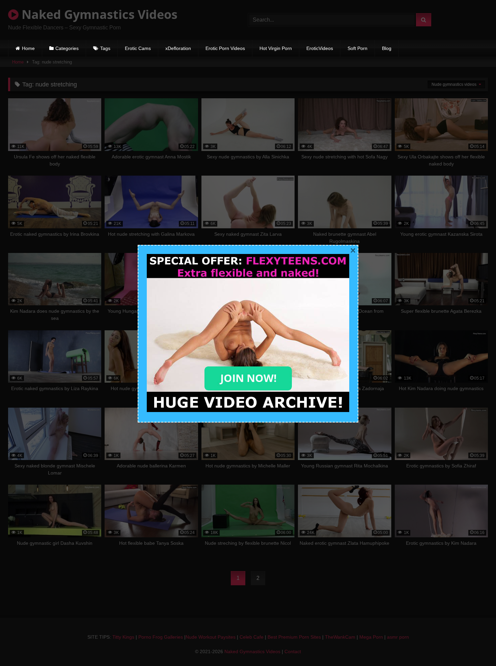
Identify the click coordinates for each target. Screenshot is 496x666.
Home (28, 48)
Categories (67, 48)
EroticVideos (319, 48)
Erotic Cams (138, 48)
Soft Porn (357, 48)
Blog (386, 48)
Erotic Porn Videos (225, 48)
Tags (105, 48)
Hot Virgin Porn (275, 48)
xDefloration (178, 48)
